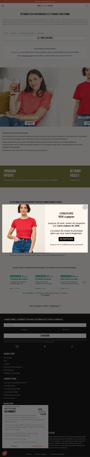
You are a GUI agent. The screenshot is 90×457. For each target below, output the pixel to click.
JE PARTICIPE (66, 239)
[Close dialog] (85, 207)
